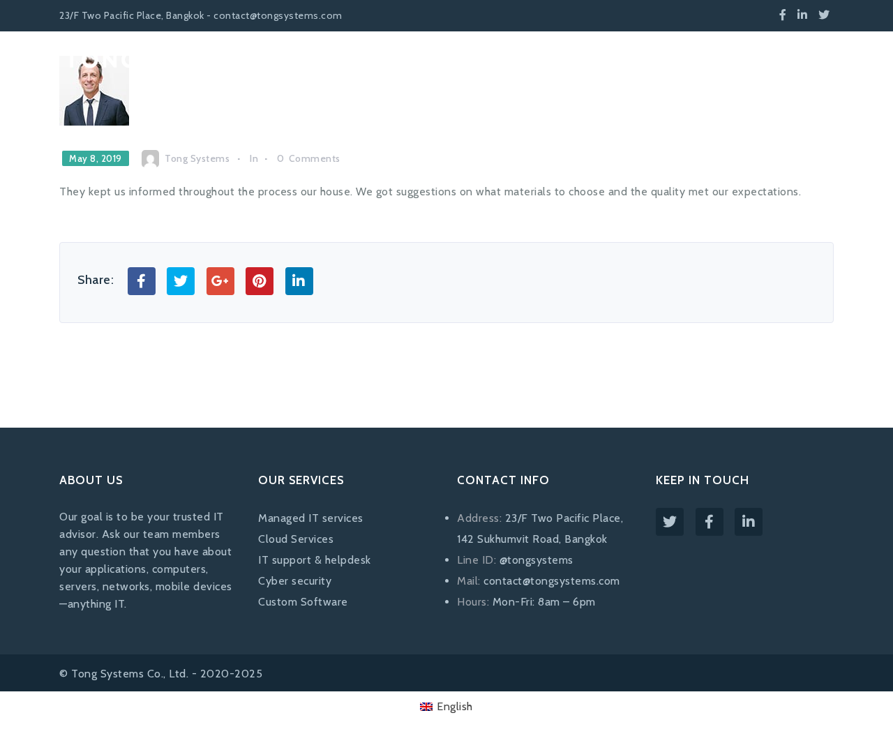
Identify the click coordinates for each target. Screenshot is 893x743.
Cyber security (294, 580)
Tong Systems (197, 158)
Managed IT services (310, 518)
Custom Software (303, 601)
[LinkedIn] (802, 15)
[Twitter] (824, 15)
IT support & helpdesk (314, 559)
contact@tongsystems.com (551, 580)
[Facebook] (783, 15)
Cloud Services (295, 539)
